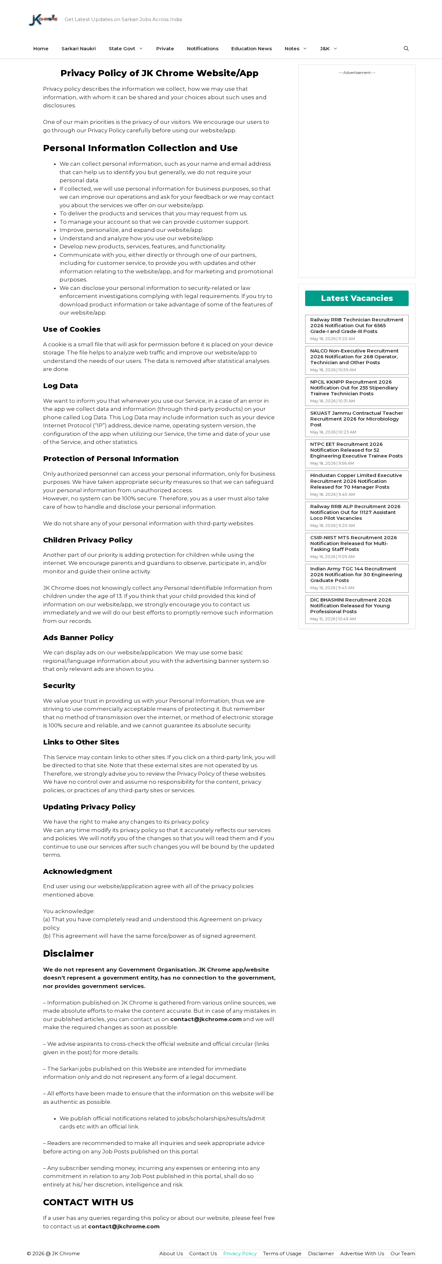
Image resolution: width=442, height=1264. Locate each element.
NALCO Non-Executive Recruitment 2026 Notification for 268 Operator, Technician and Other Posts (354, 356)
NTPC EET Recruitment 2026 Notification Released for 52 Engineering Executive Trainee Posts (356, 450)
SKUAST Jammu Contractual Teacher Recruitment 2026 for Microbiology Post (356, 419)
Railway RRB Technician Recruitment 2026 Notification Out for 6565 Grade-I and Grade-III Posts (356, 325)
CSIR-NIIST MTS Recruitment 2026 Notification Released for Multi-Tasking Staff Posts (353, 543)
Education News (251, 48)
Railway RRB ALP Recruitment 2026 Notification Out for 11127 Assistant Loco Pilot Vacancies (355, 512)
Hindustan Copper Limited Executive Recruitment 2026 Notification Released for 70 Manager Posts (356, 481)
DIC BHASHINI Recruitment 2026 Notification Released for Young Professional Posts (351, 605)
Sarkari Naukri (78, 48)
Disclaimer (321, 1253)
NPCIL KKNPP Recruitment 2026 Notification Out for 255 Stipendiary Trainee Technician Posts (354, 388)
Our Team (403, 1253)
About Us (171, 1253)
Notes (292, 48)
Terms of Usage (282, 1253)
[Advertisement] (329, 173)
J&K (325, 48)
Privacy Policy (240, 1253)
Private (165, 48)
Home (41, 48)
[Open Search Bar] (406, 48)
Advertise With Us (362, 1253)
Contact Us (203, 1253)
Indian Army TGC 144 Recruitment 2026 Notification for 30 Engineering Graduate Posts (356, 574)
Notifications (202, 48)
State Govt (122, 48)
